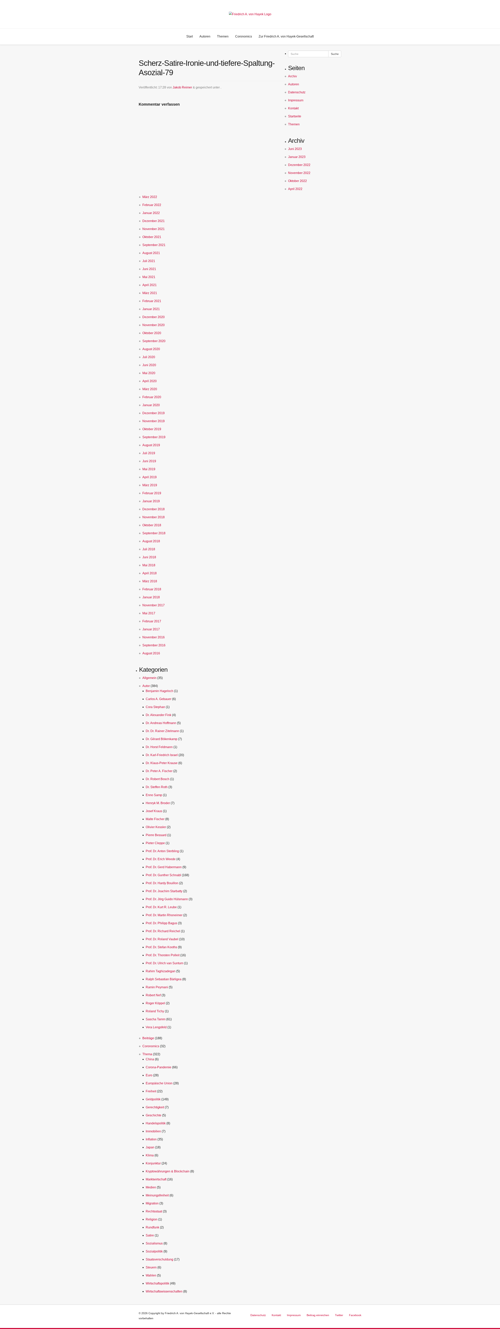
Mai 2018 (148, 565)
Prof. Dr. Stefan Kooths (161, 947)
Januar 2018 (151, 597)
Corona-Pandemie (158, 1067)
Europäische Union (159, 1083)
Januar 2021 (151, 309)
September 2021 (153, 245)
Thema (147, 1054)
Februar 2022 (151, 205)
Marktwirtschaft (156, 1179)
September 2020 (153, 341)
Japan (150, 1147)
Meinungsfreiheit (157, 1195)
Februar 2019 (151, 493)
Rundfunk (152, 1227)
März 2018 (149, 581)
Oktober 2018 (151, 525)
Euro (149, 1075)
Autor (146, 686)
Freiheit (151, 1091)
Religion (151, 1219)
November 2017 (153, 605)
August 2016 (151, 653)
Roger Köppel (155, 1003)
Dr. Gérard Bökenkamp (161, 739)
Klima (150, 1155)
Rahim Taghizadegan (160, 971)
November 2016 (153, 637)
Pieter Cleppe (155, 843)
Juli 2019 (148, 453)
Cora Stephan (155, 707)
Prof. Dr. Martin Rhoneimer (164, 915)
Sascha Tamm (155, 1019)
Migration (152, 1203)
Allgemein (149, 678)
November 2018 (153, 517)
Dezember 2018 (153, 509)
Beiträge (148, 1038)
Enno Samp (154, 795)
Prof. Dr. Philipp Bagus (161, 923)
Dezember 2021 (153, 221)
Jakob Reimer (182, 87)
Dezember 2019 (153, 413)
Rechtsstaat (154, 1211)
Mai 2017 (148, 613)
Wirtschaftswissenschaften (164, 1291)
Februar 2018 (151, 589)
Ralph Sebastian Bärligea (163, 979)
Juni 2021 (149, 269)
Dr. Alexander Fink (158, 715)
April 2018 (149, 573)
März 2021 (149, 293)
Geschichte (153, 1115)
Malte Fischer (155, 819)
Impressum (295, 100)
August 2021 (151, 253)
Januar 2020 (151, 405)
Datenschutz (296, 92)
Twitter (339, 1315)
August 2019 (151, 445)
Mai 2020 (148, 373)
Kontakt (293, 108)
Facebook (355, 1315)
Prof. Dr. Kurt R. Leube (161, 907)
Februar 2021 (151, 301)
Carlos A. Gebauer (158, 699)
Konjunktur (153, 1163)
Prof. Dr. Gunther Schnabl (163, 875)
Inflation (151, 1139)
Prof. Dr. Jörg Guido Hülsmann (167, 899)
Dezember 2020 (153, 317)
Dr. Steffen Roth (157, 787)
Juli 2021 (148, 261)
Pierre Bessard (156, 835)
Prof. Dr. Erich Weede (161, 859)
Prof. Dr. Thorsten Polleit (162, 955)
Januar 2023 (296, 157)
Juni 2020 (149, 365)
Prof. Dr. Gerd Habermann (164, 867)
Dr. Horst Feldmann (159, 747)
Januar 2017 (151, 629)
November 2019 (153, 421)
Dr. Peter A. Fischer (159, 771)
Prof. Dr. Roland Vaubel (162, 939)
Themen (294, 124)
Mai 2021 (148, 277)
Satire (150, 1235)
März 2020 (149, 389)
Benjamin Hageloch (159, 691)
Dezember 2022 (299, 165)
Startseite (294, 116)
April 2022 (295, 189)
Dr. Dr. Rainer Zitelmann (162, 731)
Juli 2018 (148, 549)
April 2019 (149, 477)
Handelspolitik (156, 1123)
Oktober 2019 (151, 429)
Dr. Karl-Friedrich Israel (162, 755)
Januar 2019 (151, 501)
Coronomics (150, 1046)
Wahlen (151, 1275)
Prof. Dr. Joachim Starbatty (164, 891)
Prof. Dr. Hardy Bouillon (162, 883)
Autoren (293, 84)
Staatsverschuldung (159, 1259)
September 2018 (153, 533)
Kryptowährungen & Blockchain (167, 1171)
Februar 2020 (151, 397)
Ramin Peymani (157, 987)
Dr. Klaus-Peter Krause (162, 763)
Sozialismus (154, 1243)
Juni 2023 (295, 149)
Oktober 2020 (151, 333)
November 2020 (153, 325)
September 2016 (153, 645)
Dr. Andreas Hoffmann (161, 723)
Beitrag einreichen (318, 1315)
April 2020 (149, 381)
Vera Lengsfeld (156, 1027)
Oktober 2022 (297, 181)
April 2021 (149, 285)
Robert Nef (153, 995)
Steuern (151, 1267)
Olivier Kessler (156, 827)
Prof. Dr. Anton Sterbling (162, 851)
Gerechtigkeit (155, 1107)
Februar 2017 (151, 621)
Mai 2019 (148, 469)
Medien (151, 1187)
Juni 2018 (149, 557)
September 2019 (153, 437)
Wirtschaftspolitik (157, 1283)
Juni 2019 (149, 461)
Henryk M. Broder (158, 803)
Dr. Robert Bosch (157, 779)
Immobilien (153, 1131)
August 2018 (151, 541)
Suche (335, 53)
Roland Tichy (155, 1011)
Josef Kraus (154, 811)
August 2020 (151, 349)
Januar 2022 (151, 213)
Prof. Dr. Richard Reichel (163, 931)
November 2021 (153, 229)
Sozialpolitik (154, 1251)
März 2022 (149, 197)
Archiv (292, 76)
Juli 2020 (148, 357)
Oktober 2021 (151, 237)
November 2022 (299, 173)
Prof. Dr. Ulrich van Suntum (164, 963)
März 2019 (149, 485)
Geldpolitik (153, 1099)
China (150, 1059)
